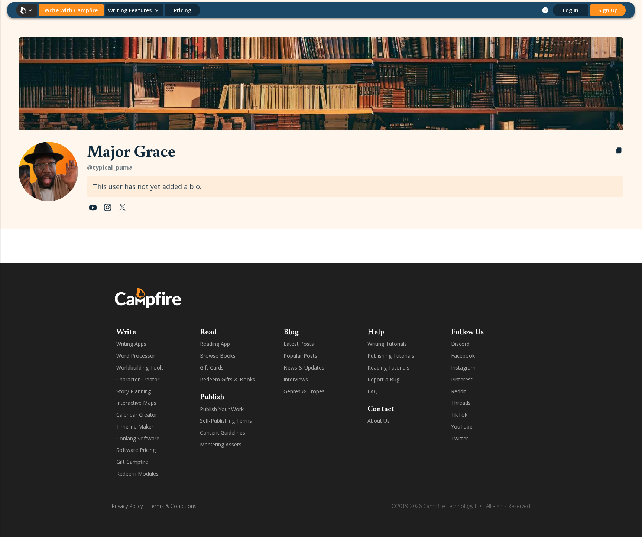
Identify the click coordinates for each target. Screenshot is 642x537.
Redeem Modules (137, 473)
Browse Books (218, 355)
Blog (291, 331)
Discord (460, 343)
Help (375, 331)
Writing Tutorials (387, 343)
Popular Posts (300, 355)
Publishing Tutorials (390, 355)
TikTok (459, 414)
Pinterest (462, 379)
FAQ (372, 391)
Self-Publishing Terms (226, 420)
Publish (212, 396)
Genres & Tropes (304, 391)
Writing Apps (131, 343)
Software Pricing (136, 449)
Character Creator (137, 379)
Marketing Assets (220, 444)
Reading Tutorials (388, 367)
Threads (461, 402)
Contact (380, 408)
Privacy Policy (127, 506)
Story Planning (133, 391)
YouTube (462, 426)
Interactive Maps (136, 402)
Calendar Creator (136, 414)
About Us (378, 420)
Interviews (295, 379)
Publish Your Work (222, 409)
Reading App (215, 343)
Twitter (459, 438)
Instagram (463, 367)
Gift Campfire (132, 461)
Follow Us (467, 331)
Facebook (463, 355)
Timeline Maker (134, 426)
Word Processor (135, 355)
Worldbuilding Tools (140, 367)
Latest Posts (298, 343)
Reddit (458, 391)
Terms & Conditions (173, 506)
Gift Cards (212, 367)
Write (126, 331)
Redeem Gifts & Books (227, 379)
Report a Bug (383, 379)
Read (208, 331)
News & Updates (303, 367)
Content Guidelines (222, 432)
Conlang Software (137, 438)
